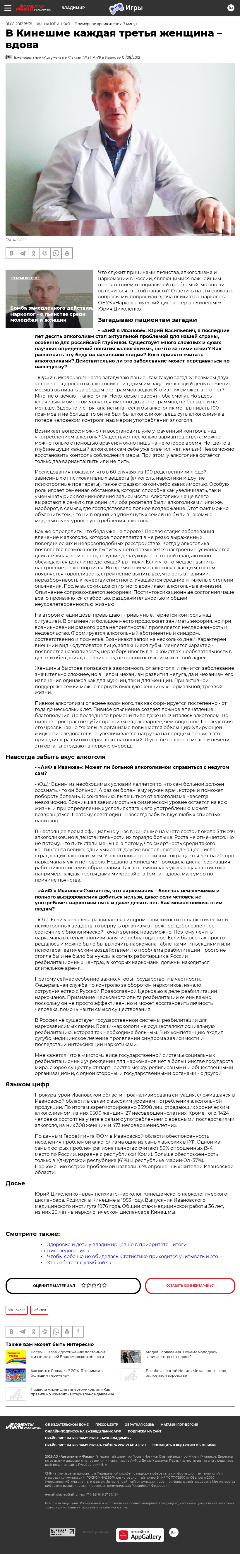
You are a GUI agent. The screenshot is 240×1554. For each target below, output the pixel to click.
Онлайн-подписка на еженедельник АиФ (83, 1431)
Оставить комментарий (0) (190, 1286)
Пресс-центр (106, 1425)
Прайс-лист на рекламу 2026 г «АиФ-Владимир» (88, 1438)
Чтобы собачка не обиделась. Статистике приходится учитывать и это (132, 1256)
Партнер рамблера (95, 1532)
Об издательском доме (67, 1425)
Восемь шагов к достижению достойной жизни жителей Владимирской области (68, 1354)
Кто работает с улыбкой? (77, 1262)
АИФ (21, 239)
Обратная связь (139, 1425)
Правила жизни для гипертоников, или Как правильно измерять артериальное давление (72, 1391)
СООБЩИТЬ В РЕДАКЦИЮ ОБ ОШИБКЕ (184, 1445)
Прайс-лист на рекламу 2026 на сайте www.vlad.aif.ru (95, 1445)
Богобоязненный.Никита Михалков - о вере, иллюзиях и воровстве (186, 1373)
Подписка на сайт (144, 1431)
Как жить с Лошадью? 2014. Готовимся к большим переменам (67, 1373)
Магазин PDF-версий (179, 1425)
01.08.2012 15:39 (19, 24)
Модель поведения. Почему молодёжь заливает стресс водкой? (181, 1354)
